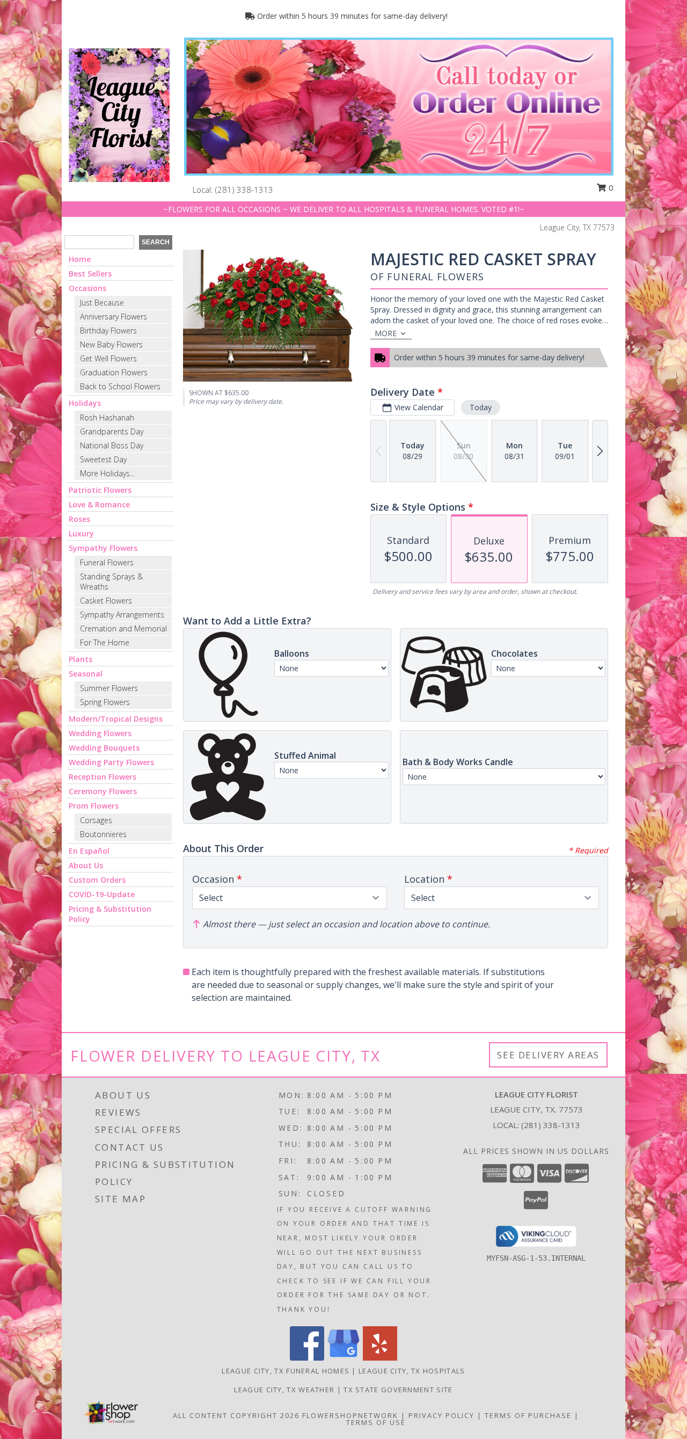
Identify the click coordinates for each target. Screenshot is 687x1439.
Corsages (96, 820)
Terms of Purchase (528, 1415)
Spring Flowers (105, 702)
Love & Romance (99, 504)
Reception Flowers (102, 777)
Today (481, 407)
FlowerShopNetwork (350, 1415)
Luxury (81, 533)
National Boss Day (111, 445)
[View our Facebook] (307, 1358)
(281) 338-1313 (244, 189)
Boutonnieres (103, 834)
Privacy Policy (441, 1415)
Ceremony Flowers (103, 791)
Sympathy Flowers (103, 548)
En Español (89, 851)
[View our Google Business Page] (343, 1358)
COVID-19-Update (102, 894)
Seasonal (86, 673)
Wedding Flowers (100, 733)
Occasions (87, 288)
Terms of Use (376, 1422)
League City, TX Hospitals (412, 1371)
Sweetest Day (103, 459)
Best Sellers (90, 273)
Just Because (102, 302)
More (386, 333)
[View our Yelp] (380, 1358)
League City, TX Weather (284, 1389)
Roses (79, 519)
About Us (86, 865)
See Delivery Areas (548, 1055)
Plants (80, 659)
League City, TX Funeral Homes (285, 1371)
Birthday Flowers (108, 330)
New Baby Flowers (111, 344)
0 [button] (609, 187)
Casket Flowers (106, 600)
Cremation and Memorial (123, 628)
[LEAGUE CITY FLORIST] (119, 114)
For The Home (104, 642)
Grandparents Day (111, 431)
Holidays (85, 403)
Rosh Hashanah (107, 417)
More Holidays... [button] (107, 473)
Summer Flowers (109, 688)
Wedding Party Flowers (111, 762)
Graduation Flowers (114, 372)
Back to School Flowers (120, 386)
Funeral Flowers (107, 562)
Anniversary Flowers (113, 316)
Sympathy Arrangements (122, 614)
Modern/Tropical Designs (116, 719)
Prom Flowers (94, 806)
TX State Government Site (398, 1389)
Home (80, 259)
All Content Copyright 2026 (236, 1415)
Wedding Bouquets (104, 748)
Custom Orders (97, 880)
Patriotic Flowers (100, 490)
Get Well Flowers (108, 358)
